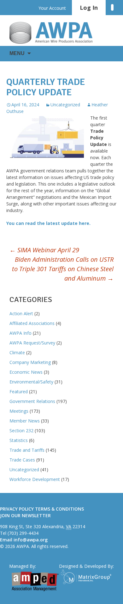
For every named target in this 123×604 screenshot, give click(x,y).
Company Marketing (30, 362)
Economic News (26, 372)
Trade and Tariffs (26, 450)
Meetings (18, 411)
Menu (17, 53)
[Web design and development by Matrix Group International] (87, 576)
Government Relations (32, 401)
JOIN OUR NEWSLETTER (25, 515)
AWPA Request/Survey (32, 343)
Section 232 (21, 430)
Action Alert (21, 313)
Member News (24, 421)
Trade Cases (22, 460)
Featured (18, 391)
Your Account (52, 8)
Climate (17, 352)
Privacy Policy (17, 509)
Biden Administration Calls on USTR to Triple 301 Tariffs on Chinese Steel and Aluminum (63, 268)
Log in (89, 7)
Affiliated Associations (32, 323)
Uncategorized (65, 105)
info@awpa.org (31, 540)
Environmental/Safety (31, 382)
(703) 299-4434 (23, 533)
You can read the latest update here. (49, 223)
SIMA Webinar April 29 (44, 250)
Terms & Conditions (59, 509)
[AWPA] (56, 33)
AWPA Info (20, 333)
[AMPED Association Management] (35, 581)
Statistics (18, 440)
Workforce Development (34, 479)
